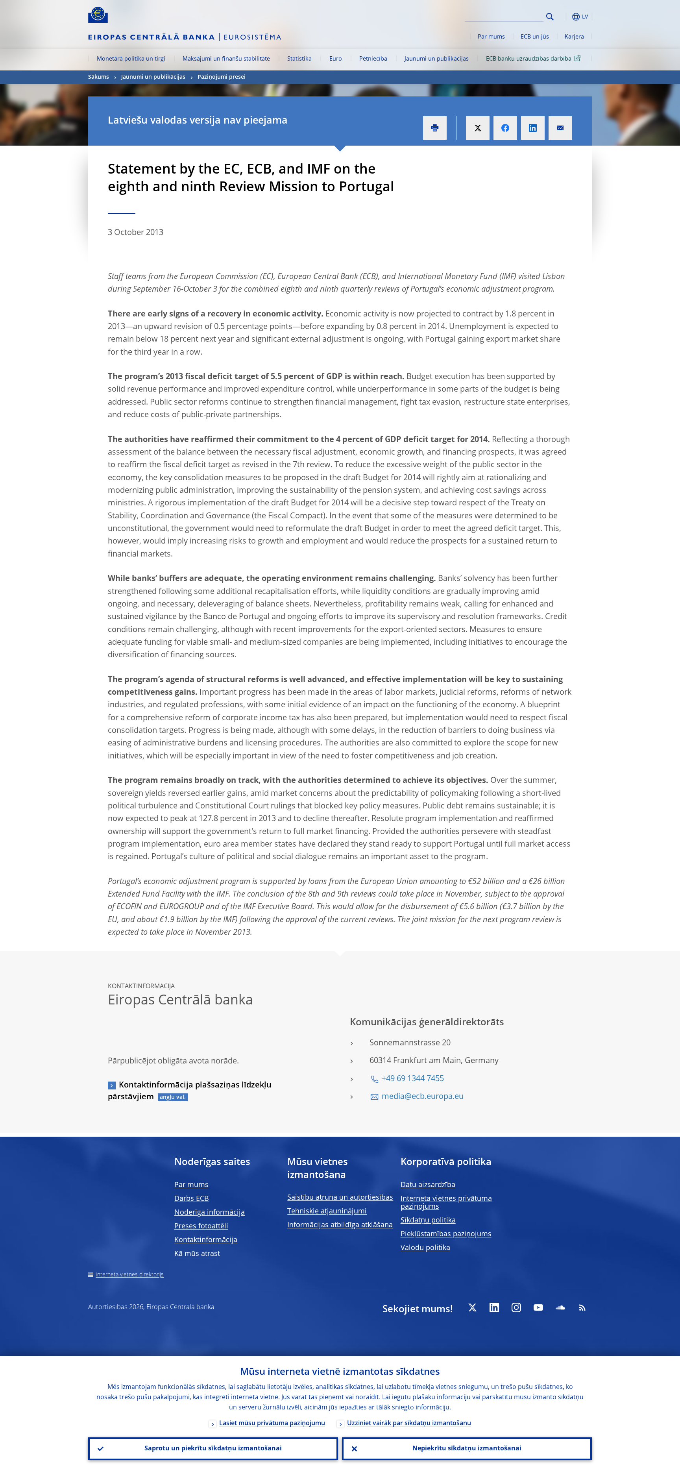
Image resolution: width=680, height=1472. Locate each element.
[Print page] (435, 128)
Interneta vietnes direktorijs (130, 1275)
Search (549, 17)
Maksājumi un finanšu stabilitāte (226, 59)
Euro (335, 59)
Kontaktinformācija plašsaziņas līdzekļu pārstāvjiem (190, 1091)
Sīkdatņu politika (428, 1220)
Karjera (574, 37)
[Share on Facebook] (505, 128)
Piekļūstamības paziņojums (446, 1234)
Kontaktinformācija (205, 1240)
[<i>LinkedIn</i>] (494, 1307)
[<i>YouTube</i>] (538, 1307)
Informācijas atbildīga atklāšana (340, 1225)
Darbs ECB (191, 1198)
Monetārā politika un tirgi (131, 59)
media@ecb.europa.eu (423, 1097)
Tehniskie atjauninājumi (327, 1211)
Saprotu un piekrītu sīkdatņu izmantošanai (213, 1449)
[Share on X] (478, 128)
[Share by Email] (560, 128)
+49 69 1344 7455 (413, 1079)
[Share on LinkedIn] (533, 128)
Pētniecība (373, 59)
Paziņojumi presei (222, 77)
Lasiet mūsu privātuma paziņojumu (272, 1423)
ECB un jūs (535, 37)
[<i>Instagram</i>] (516, 1307)
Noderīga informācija (209, 1212)
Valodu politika (425, 1248)
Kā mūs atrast (197, 1253)
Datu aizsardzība (428, 1185)
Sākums (98, 77)
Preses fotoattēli (201, 1226)
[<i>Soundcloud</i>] (560, 1307)
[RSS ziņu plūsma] (582, 1307)
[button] (564, 16)
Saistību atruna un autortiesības (340, 1197)
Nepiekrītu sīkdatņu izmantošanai (466, 1449)
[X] (472, 1307)
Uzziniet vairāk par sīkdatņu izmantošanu (409, 1423)
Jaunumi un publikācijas (437, 59)
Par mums (491, 37)
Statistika (299, 59)
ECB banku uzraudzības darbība (528, 59)
